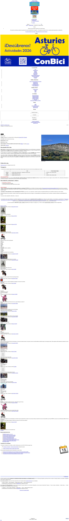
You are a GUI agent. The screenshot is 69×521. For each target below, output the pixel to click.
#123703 (15, 224)
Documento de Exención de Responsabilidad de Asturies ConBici (13, 453)
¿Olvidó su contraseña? (35, 121)
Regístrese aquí (35, 123)
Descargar (7, 145)
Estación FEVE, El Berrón (23, 137)
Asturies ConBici (34, 0)
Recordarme (34, 117)
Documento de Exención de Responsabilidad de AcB (50, 188)
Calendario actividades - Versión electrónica (10, 446)
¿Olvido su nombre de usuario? (35, 122)
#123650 (16, 402)
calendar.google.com (29, 480)
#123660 (15, 366)
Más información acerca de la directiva (41, 31)
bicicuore (13, 294)
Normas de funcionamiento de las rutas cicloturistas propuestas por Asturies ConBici (15, 451)
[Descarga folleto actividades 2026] (34, 66)
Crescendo (13, 303)
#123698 (14, 269)
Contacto (33, 22)
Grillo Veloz (13, 232)
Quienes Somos (34, 19)
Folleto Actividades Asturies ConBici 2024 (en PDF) (11, 448)
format (66, 476)
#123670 (16, 343)
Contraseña (34, 114)
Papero (13, 224)
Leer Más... (2, 430)
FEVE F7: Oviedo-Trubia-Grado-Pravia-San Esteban (11, 439)
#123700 (16, 253)
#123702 (17, 232)
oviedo (13, 382)
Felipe (13, 351)
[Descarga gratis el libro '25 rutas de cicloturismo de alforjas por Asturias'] (34, 5)
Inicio (27, 25)
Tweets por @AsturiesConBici (24, 490)
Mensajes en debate (3, 205)
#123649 (17, 411)
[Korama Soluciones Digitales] (67, 518)
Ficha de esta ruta (3, 165)
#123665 (15, 351)
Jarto (12, 269)
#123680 (16, 316)
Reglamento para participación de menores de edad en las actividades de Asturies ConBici (16, 452)
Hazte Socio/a (34, 20)
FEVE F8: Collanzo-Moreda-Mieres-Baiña (9, 440)
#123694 (14, 283)
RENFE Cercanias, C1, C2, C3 (8, 434)
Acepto (36, 33)
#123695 (16, 278)
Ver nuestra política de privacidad (30, 31)
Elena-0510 (13, 206)
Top (1, 520)
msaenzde (13, 278)
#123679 (15, 323)
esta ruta (28, 143)
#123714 (16, 206)
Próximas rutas (31, 25)
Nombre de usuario (34, 112)
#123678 (17, 333)
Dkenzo (13, 323)
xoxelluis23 (13, 253)
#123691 (16, 303)
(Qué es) (22, 143)
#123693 (16, 294)
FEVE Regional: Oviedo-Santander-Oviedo (9, 438)
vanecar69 (13, 316)
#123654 (15, 382)
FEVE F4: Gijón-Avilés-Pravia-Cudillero (9, 435)
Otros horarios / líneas (5, 441)
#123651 (17, 393)
